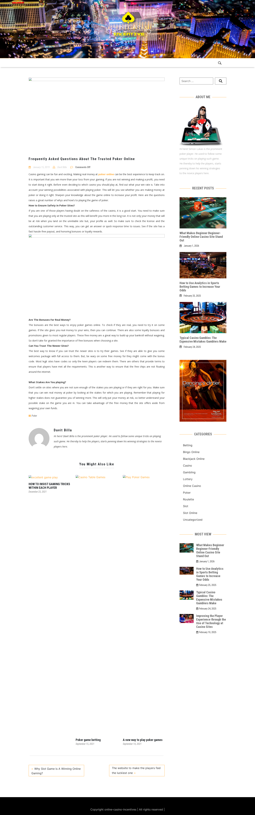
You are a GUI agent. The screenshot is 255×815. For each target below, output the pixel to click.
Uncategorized (192, 519)
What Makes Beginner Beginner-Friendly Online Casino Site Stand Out (201, 236)
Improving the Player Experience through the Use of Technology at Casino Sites (211, 621)
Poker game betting (88, 740)
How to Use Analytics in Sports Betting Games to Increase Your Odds (200, 286)
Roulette (188, 499)
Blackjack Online (194, 458)
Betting (187, 445)
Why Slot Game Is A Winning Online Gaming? (56, 771)
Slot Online (190, 513)
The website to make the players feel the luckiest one (136, 770)
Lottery (188, 479)
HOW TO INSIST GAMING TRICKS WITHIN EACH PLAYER (49, 485)
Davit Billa (62, 167)
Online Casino (192, 486)
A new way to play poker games (143, 740)
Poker (34, 415)
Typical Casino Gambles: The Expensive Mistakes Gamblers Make (203, 339)
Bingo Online (191, 452)
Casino (187, 465)
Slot (185, 506)
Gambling (189, 472)
